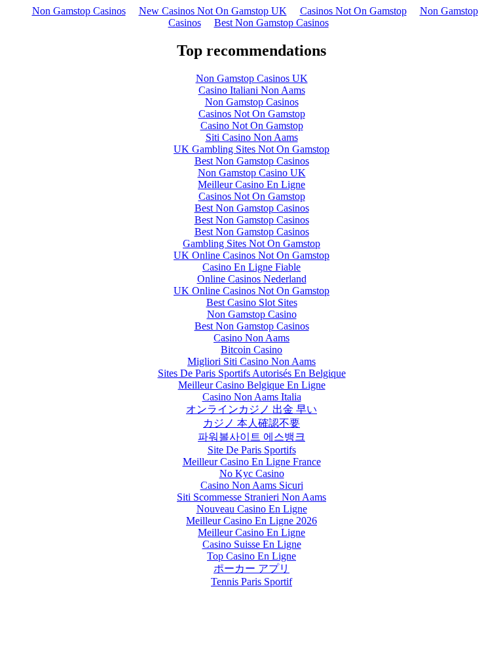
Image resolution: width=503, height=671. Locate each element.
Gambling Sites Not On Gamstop (251, 243)
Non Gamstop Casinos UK (252, 78)
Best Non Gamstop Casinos (271, 22)
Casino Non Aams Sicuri (251, 485)
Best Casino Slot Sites (251, 302)
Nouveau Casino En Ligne (251, 508)
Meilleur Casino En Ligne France (252, 461)
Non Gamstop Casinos (79, 10)
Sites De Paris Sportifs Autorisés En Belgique (252, 373)
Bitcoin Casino (251, 349)
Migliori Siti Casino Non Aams (251, 361)
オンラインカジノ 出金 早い (251, 409)
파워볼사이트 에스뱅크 (251, 436)
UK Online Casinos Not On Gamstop (251, 255)
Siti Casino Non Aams (252, 137)
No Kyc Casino (251, 473)
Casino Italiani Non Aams (251, 90)
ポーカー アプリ (251, 568)
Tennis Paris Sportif (251, 581)
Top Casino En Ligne (251, 556)
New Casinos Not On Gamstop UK (213, 10)
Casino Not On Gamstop (251, 125)
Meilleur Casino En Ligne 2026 (251, 520)
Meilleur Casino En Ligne (251, 184)
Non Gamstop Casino (252, 314)
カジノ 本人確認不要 (251, 423)
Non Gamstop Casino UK (252, 172)
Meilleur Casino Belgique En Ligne (252, 385)
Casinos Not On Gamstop (353, 10)
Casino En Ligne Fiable (251, 267)
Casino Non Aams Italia (251, 396)
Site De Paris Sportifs (252, 449)
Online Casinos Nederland (252, 278)
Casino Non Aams (251, 337)
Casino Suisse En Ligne (251, 544)
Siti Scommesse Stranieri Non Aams (251, 497)
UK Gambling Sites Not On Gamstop (251, 149)
